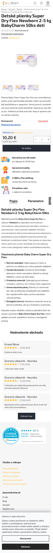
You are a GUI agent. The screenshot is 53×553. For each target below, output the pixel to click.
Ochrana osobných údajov (14, 484)
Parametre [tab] (36, 201)
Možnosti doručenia (10, 124)
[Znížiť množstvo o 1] (35, 139)
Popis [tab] (14, 201)
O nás (5, 497)
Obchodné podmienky (13, 480)
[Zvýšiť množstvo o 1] (48, 139)
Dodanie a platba (11, 476)
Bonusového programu (23, 132)
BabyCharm (14, 37)
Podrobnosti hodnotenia (12, 34)
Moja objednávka (10, 468)
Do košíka (26, 148)
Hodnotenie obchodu (26, 332)
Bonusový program (11, 472)
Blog (5, 501)
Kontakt (6, 505)
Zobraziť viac (27, 416)
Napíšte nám (8, 508)
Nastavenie (25, 538)
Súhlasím (25, 546)
